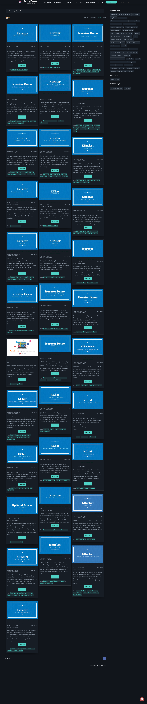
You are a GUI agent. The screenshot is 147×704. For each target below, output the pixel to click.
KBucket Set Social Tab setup (55, 555)
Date (99, 17)
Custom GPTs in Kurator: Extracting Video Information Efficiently (55, 94)
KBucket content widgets (88, 565)
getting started (93, 180)
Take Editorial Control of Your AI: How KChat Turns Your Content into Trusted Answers (88, 358)
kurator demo (22, 69)
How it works (46, 2)
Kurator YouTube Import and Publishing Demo (55, 148)
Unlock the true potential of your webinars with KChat (88, 411)
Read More (22, 379)
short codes (77, 595)
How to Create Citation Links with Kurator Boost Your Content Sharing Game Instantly (55, 252)
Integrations (58, 2)
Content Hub (90, 2)
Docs (75, 2)
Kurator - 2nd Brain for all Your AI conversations (22, 148)
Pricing (68, 2)
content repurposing (15, 437)
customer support (88, 488)
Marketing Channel (15, 11)
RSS (9, 17)
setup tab (91, 539)
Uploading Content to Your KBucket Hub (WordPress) (22, 567)
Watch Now (22, 65)
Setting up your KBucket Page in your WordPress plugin (88, 513)
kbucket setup (27, 593)
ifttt (58, 380)
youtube (61, 121)
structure (44, 123)
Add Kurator (111, 2)
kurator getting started (83, 233)
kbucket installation (81, 182)
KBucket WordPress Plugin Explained (87, 156)
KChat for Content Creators (55, 456)
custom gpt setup (131, 27)
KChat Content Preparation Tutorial (55, 405)
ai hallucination (22, 488)
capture (14, 69)
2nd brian (30, 174)
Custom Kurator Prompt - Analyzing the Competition (22, 305)
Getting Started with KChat (55, 202)
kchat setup (53, 225)
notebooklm (19, 123)
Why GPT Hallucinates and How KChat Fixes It (22, 465)
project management (15, 650)
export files (92, 332)
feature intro (92, 231)
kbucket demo (81, 180)
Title (104, 17)
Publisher (93, 17)
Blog (81, 2)
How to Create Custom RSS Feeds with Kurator (88, 259)
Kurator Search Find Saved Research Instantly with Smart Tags (22, 251)
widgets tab (77, 593)
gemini (88, 129)
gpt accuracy (127, 36)
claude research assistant (119, 21)
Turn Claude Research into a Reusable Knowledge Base (88, 44)
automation (51, 380)
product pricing (17, 384)
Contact (101, 2)
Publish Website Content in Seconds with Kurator (87, 208)
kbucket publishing (90, 593)
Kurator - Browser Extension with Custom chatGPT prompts (55, 303)
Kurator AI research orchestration (22, 44)
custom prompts (27, 330)
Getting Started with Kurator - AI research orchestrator (55, 44)
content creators (95, 385)
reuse (89, 69)
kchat (45, 225)
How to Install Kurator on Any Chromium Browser (22, 200)
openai (82, 129)
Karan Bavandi (115, 79)
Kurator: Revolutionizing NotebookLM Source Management (22, 95)
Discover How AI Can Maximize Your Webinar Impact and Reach (22, 409)
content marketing (129, 24)
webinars (92, 437)
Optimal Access (101, 666)
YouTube (127, 88)
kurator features (22, 121)
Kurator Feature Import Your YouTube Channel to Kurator (55, 506)
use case (84, 385)
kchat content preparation (119, 49)
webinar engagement (23, 435)
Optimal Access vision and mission (22, 516)
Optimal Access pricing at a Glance (22, 358)
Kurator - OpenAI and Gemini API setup (88, 99)
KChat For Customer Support (88, 462)
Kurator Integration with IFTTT (55, 354)
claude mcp (81, 71)
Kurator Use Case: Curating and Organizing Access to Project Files (22, 622)
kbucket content (27, 595)
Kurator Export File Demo (88, 308)
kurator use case (50, 121)
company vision (16, 542)
